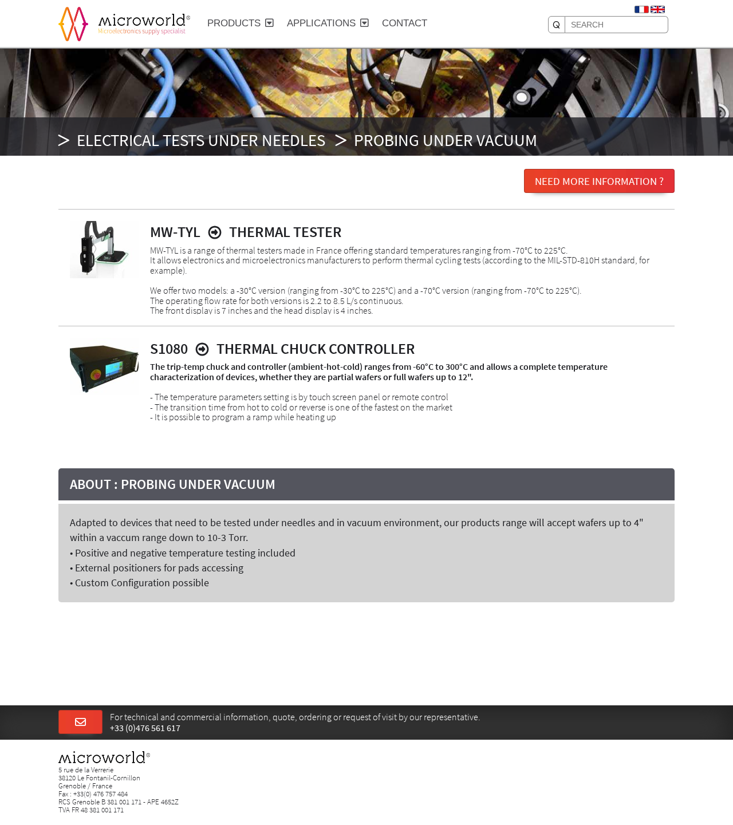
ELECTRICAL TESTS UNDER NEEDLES (201, 140)
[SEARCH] (556, 24)
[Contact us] (80, 722)
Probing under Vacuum (445, 140)
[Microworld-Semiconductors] (73, 23)
